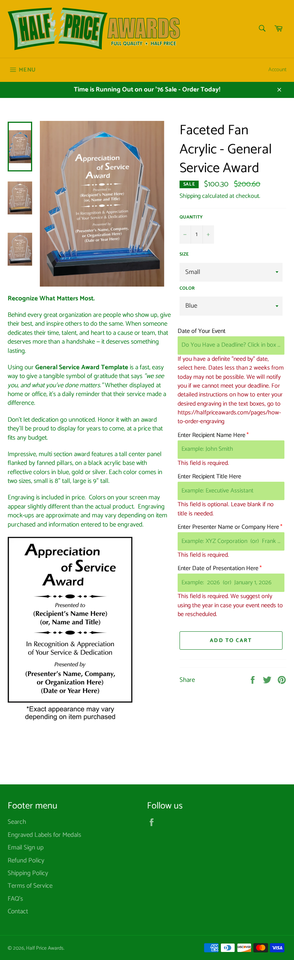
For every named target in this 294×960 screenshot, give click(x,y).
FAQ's (15, 898)
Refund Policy (26, 860)
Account (277, 69)
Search (17, 822)
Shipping (190, 196)
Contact (18, 911)
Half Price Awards (45, 948)
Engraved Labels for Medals (44, 835)
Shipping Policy (28, 873)
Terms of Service (30, 885)
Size (184, 254)
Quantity (191, 217)
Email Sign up (26, 847)
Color (187, 288)
